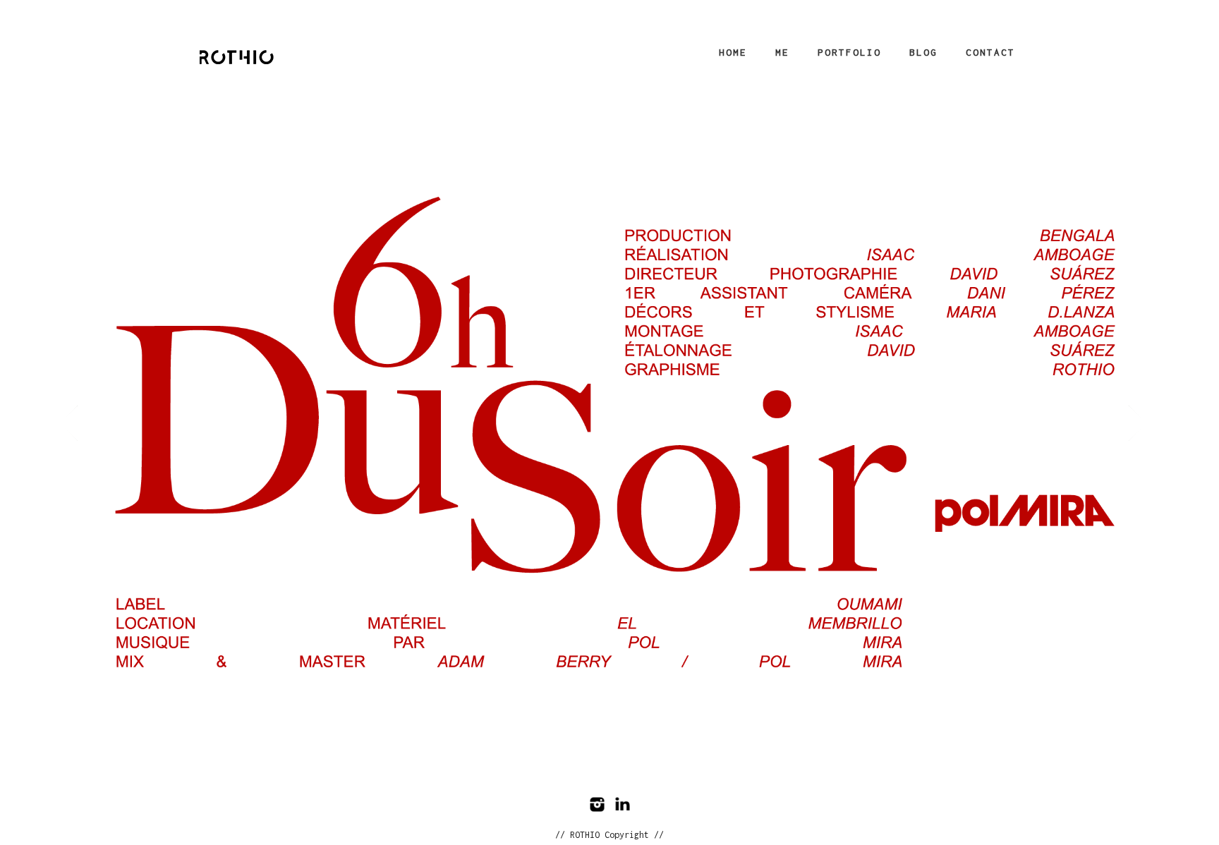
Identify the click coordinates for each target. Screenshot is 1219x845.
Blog (923, 52)
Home (733, 52)
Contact (990, 52)
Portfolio (849, 52)
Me (782, 52)
